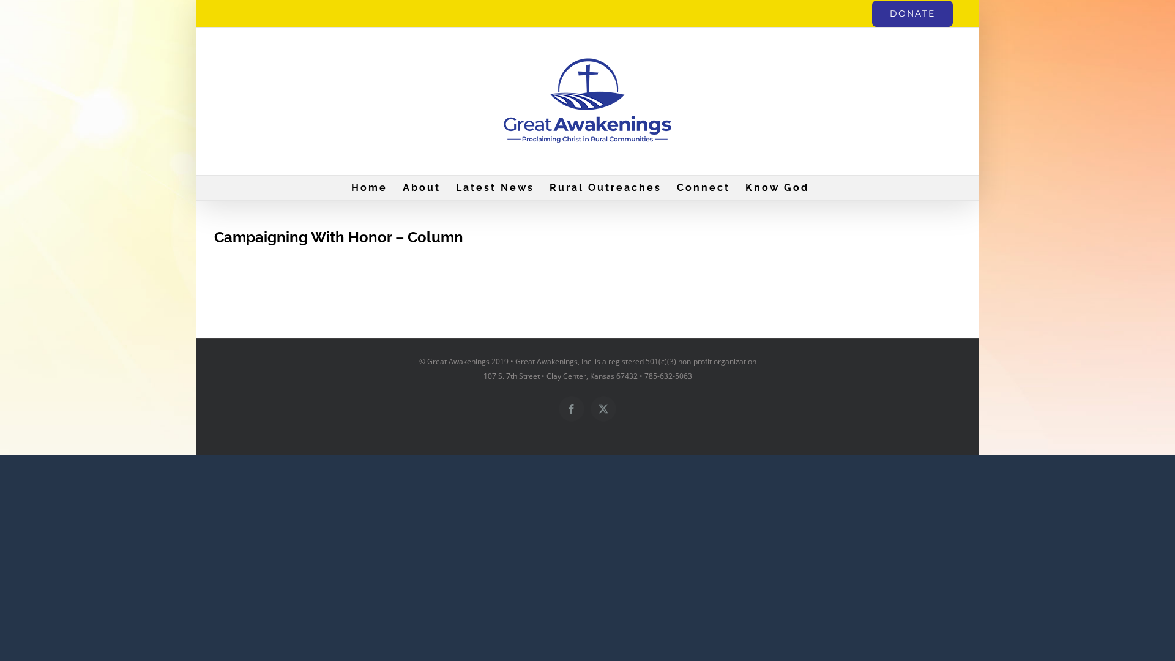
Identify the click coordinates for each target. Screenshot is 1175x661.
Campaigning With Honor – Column (338, 237)
